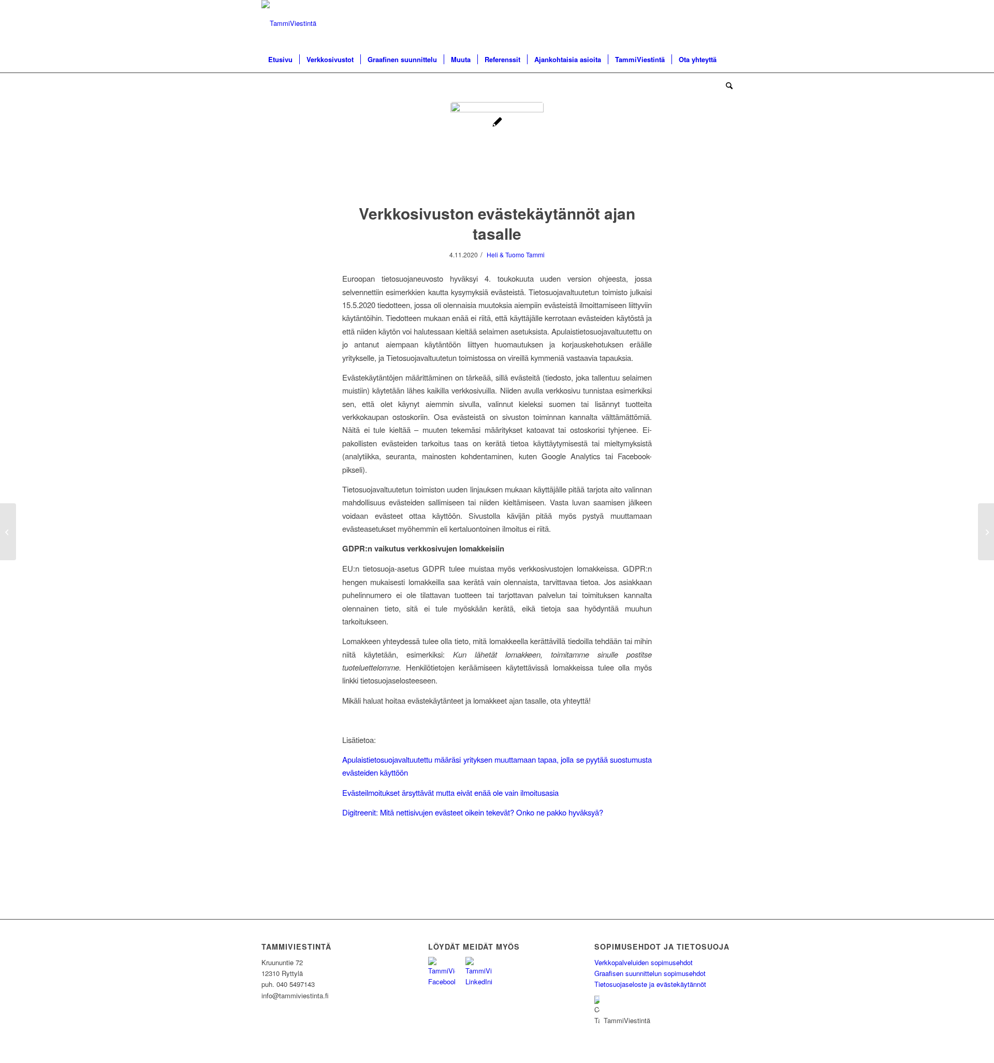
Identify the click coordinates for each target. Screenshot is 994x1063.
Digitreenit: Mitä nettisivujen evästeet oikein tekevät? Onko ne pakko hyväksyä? (472, 812)
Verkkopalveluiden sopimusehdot (643, 962)
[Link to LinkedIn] (725, 23)
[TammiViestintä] (288, 23)
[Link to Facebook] (709, 23)
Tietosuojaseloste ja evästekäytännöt (650, 984)
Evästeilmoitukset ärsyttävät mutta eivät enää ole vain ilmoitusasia (450, 792)
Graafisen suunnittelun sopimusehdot (650, 973)
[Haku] (726, 85)
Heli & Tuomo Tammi (516, 254)
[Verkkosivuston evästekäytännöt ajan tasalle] (497, 148)
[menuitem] (280, 59)
